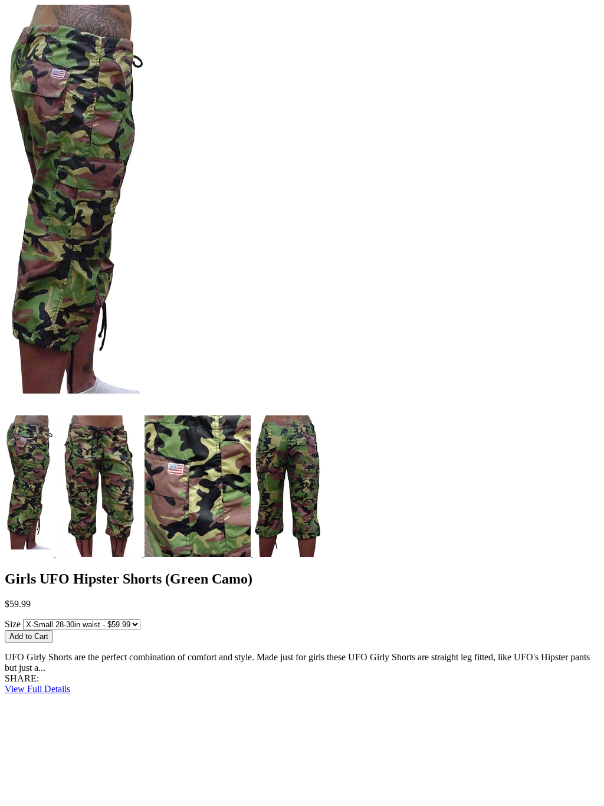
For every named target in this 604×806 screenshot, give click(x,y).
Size (13, 624)
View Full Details (37, 689)
